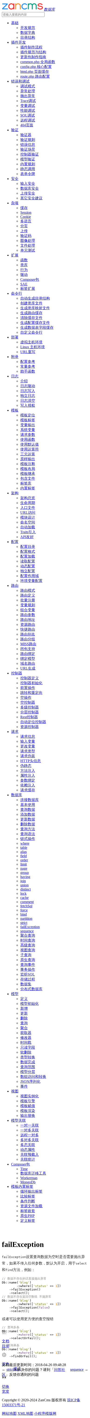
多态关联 (27, 1145)
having (25, 877)
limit (23, 864)
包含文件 (27, 478)
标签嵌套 (27, 1211)
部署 (14, 337)
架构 (14, 493)
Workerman (28, 1178)
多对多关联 (29, 1140)
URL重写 (27, 352)
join (23, 881)
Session (25, 212)
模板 (14, 410)
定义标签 (27, 1221)
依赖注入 (27, 785)
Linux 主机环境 (32, 347)
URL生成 (27, 668)
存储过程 (27, 979)
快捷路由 (27, 629)
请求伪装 (27, 756)
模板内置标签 (22, 1186)
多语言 (25, 221)
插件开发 (18, 42)
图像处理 (27, 241)
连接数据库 (29, 800)
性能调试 (27, 110)
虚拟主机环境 (31, 342)
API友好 (27, 537)
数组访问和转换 (33, 1077)
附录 (14, 357)
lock (23, 893)
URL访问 (27, 512)
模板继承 (27, 474)
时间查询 (27, 940)
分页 (24, 226)
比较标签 (27, 1196)
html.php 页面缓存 (34, 71)
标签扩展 (27, 289)
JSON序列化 (30, 1081)
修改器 (25, 1038)
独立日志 (27, 396)
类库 (24, 265)
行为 (24, 270)
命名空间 (27, 522)
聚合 (24, 1028)
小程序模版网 (45, 1413)
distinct (25, 889)
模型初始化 (29, 1004)
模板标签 (27, 420)
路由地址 (27, 620)
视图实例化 (29, 1096)
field (23, 856)
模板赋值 (27, 1106)
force (24, 910)
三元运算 (27, 454)
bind (23, 914)
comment (27, 902)
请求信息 (27, 736)
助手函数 (27, 371)
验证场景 (27, 149)
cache (24, 898)
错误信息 (27, 145)
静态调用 (27, 169)
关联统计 (27, 1159)
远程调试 (27, 120)
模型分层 (27, 1072)
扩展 (14, 255)
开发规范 (27, 28)
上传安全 (27, 193)
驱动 (24, 275)
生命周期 (27, 503)
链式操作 (27, 839)
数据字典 (27, 33)
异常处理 (27, 91)
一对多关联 (29, 1130)
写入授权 (27, 405)
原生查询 (27, 960)
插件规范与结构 (33, 52)
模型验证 (27, 159)
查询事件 (27, 965)
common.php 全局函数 (37, 62)
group (24, 873)
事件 (24, 1086)
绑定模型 (27, 659)
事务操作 (27, 969)
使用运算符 (29, 449)
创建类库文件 (31, 303)
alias (23, 852)
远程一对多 (29, 1135)
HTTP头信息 (30, 761)
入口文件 (27, 508)
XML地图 (25, 1413)
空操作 (25, 697)
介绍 (24, 381)
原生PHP (27, 1216)
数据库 (16, 795)
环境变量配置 (31, 581)
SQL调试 (27, 115)
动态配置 (27, 566)
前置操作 (27, 688)
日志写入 (27, 391)
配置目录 (27, 547)
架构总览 (27, 498)
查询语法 (27, 834)
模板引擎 (27, 1101)
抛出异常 (27, 96)
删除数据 (27, 824)
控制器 (16, 673)
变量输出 (27, 425)
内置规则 (27, 164)
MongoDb (28, 1182)
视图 (14, 1091)
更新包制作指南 (33, 57)
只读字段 (27, 1047)
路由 (14, 586)
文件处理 (27, 245)
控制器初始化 (31, 683)
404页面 (26, 125)
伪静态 (25, 766)
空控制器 (27, 702)
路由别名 (27, 634)
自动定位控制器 (33, 722)
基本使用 (27, 805)
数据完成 (27, 1062)
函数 (24, 260)
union (24, 885)
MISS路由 (28, 644)
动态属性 (27, 1150)
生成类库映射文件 (35, 308)
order (24, 860)
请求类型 (27, 751)
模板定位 (27, 415)
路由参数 (27, 615)
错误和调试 (20, 81)
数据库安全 (29, 188)
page (23, 868)
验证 (14, 130)
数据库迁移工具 (33, 1173)
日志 (14, 376)
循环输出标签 (31, 1191)
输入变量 (27, 741)
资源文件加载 (31, 1206)
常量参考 (27, 366)
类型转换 (27, 1057)
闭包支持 (27, 649)
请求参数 (27, 435)
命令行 (16, 293)
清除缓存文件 (31, 318)
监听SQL (27, 974)
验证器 (25, 135)
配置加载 (27, 556)
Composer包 (29, 279)
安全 (14, 179)
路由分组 (27, 639)
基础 (14, 23)
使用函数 (27, 439)
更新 (24, 1013)
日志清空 (27, 400)
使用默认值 (29, 444)
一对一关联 (29, 1125)
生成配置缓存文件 (35, 323)
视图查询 (27, 950)
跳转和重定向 (31, 693)
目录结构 (27, 37)
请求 (14, 732)
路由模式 (27, 590)
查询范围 (27, 1067)
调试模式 (27, 86)
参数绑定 (27, 780)
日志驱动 (27, 386)
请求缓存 (27, 790)
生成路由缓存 (31, 313)
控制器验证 (29, 154)
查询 (24, 1023)
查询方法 (27, 829)
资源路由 (27, 624)
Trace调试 (28, 101)
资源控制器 (29, 727)
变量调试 (27, 106)
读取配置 (27, 561)
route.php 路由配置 (35, 76)
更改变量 (27, 746)
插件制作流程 (31, 47)
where (24, 843)
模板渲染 (27, 1111)
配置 (14, 542)
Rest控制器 (29, 717)
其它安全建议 (31, 198)
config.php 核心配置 (36, 67)
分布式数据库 (31, 989)
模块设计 (27, 517)
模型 (14, 994)
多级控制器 (29, 707)
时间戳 (25, 1042)
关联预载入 (29, 1154)
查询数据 (27, 809)
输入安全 (27, 183)
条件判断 (27, 1201)
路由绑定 (27, 654)
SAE (23, 284)
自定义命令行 (31, 332)
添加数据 (27, 814)
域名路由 (27, 663)
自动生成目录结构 (35, 298)
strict (23, 923)
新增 (24, 1008)
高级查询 (27, 945)
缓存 (24, 208)
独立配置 (27, 571)
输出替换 (27, 1116)
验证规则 (27, 140)
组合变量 (27, 610)
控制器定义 (29, 678)
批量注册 (27, 600)
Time (24, 1169)
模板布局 (27, 469)
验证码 (25, 236)
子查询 (25, 955)
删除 (24, 1018)
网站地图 (9, 1413)
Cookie (25, 217)
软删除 (25, 1052)
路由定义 (27, 595)
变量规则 (27, 605)
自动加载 (27, 527)
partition (26, 918)
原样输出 (27, 459)
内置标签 (27, 488)
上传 (24, 231)
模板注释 (27, 464)
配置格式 (27, 551)
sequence (27, 931)
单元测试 (27, 250)
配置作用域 (29, 576)
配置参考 (27, 362)
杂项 (14, 203)
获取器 (25, 1033)
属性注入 (27, 775)
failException (30, 927)
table (23, 848)
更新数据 (27, 819)
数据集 (25, 984)
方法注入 (27, 771)
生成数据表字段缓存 (37, 327)
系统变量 (27, 430)
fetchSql (26, 906)
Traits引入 (28, 532)
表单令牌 (27, 174)
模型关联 (18, 1120)
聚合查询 (27, 935)
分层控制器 (29, 712)
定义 (24, 999)
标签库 (25, 483)
